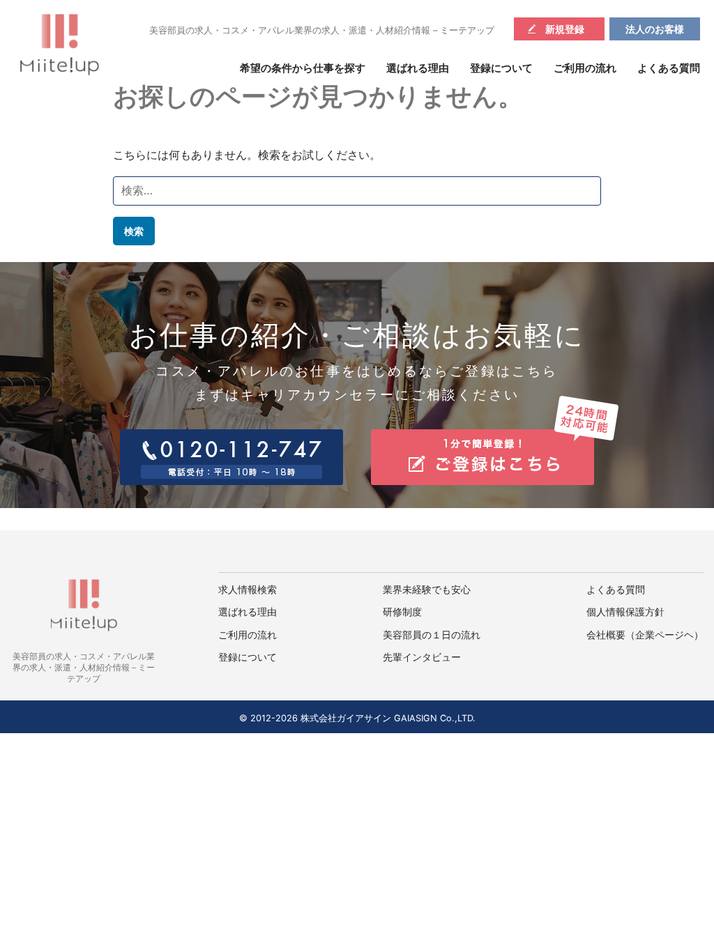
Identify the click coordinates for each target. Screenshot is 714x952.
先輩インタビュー (422, 657)
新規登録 (564, 29)
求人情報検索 (247, 589)
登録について (501, 68)
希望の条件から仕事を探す (302, 68)
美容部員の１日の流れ (431, 634)
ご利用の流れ (585, 68)
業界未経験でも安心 (427, 589)
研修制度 (402, 611)
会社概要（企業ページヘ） (645, 634)
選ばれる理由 (417, 68)
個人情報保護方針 (625, 611)
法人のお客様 (654, 29)
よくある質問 (668, 68)
